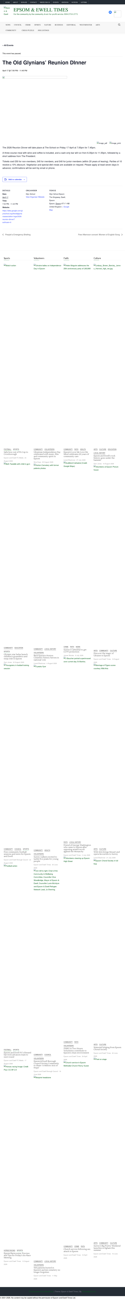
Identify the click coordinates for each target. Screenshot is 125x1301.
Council (18, 25)
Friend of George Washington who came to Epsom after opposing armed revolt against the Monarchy (77, 848)
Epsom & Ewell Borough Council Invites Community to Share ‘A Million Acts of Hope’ (46, 1064)
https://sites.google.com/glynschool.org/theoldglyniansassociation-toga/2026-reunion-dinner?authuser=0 (12, 216)
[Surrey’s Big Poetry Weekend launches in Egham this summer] (107, 1149)
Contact (33, 2)
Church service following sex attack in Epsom (77, 1250)
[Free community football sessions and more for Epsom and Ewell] (17, 755)
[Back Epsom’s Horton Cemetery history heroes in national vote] (47, 555)
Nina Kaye (37, 462)
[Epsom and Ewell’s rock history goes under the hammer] (107, 355)
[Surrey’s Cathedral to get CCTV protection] (77, 553)
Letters (84, 2)
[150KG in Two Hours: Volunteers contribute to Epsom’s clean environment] (77, 948)
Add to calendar (15, 179)
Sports (37, 25)
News (8, 25)
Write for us (45, 2)
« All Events (7, 45)
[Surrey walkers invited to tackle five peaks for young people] (47, 756)
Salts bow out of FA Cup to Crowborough (16, 453)
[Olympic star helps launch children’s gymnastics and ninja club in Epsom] (17, 554)
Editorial (71, 25)
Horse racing (9, 1250)
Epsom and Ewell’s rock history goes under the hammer (104, 458)
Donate (24, 2)
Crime (28, 25)
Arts (98, 25)
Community (11, 30)
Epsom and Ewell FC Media (13, 458)
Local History (50, 649)
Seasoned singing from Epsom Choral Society (107, 1048)
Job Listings (43, 30)
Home (7, 2)
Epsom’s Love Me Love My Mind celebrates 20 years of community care (76, 454)
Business (59, 25)
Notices (75, 2)
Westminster (86, 25)
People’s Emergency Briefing (18, 234)
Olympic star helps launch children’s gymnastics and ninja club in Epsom (16, 656)
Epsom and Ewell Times (12, 1261)
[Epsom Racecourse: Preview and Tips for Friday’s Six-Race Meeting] (17, 1156)
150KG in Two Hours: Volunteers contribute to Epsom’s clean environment (76, 1050)
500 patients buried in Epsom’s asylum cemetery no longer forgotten (47, 1270)
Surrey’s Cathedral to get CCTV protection (75, 651)
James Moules (69, 655)
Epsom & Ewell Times (41, 9)
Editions (65, 2)
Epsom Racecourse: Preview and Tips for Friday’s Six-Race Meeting (17, 1255)
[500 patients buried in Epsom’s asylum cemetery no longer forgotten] (47, 1167)
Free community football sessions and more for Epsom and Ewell (17, 854)
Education (19, 648)
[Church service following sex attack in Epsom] (77, 1152)
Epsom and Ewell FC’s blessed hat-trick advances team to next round (17, 1054)
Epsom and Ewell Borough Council (16, 860)
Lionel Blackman (39, 663)
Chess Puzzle (28, 30)
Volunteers (49, 449)
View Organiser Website (35, 197)
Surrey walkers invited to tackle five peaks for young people (46, 859)
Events (56, 2)
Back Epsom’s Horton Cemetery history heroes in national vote (46, 657)
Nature (47, 25)
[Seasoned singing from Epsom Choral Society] (107, 950)
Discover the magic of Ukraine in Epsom (104, 654)
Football (7, 449)
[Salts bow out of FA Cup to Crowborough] (17, 355)
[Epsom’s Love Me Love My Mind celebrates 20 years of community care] (77, 355)
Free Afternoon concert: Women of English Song (99, 234)
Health (47, 850)
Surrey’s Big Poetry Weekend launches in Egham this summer (107, 1248)
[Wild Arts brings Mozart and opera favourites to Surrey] (107, 755)
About (15, 2)
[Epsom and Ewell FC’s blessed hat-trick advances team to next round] (17, 956)
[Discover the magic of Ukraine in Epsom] (107, 556)
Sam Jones (8, 662)
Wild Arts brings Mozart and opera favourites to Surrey (107, 853)
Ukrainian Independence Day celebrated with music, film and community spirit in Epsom (47, 455)
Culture (102, 449)
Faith (76, 449)
